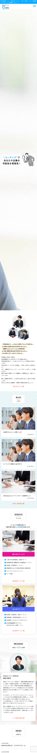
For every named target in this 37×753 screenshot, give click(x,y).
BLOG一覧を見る (17, 503)
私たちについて (17, 386)
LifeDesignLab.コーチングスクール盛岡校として (17, 496)
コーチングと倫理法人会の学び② (12, 464)
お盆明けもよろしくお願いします (12, 432)
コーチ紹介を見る (18, 718)
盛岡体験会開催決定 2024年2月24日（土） (13, 745)
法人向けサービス (18, 631)
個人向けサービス (18, 581)
